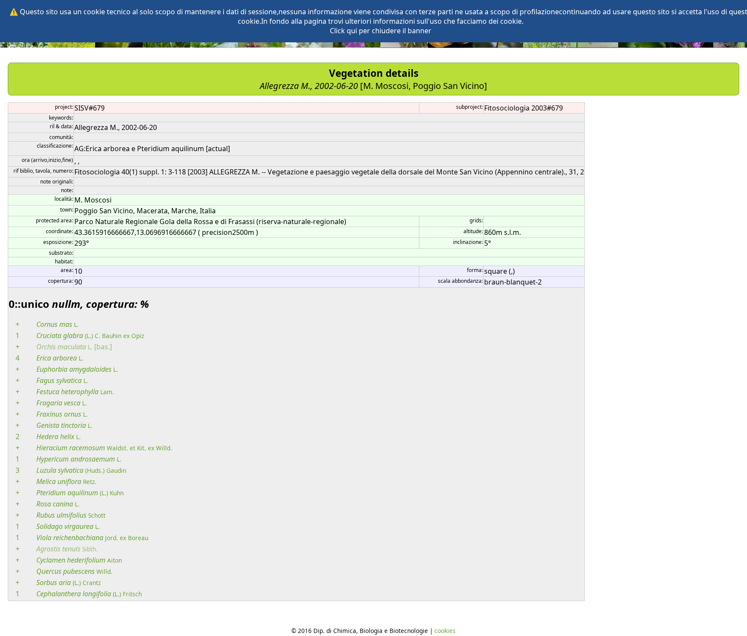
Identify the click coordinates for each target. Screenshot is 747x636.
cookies (445, 631)
